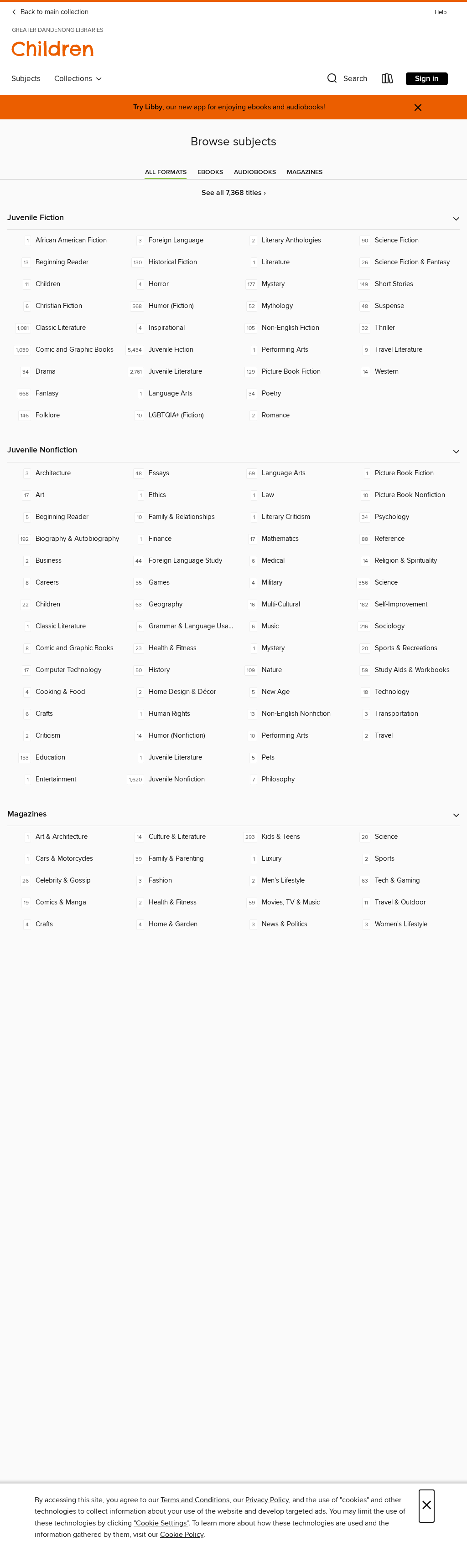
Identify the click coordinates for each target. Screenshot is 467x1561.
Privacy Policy (267, 1500)
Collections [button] (75, 79)
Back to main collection (53, 12)
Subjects (26, 79)
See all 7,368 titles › (234, 193)
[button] (346, 80)
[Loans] (387, 80)
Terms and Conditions (195, 1500)
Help (440, 12)
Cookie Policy (181, 1534)
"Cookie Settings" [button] (161, 1523)
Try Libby (147, 107)
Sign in (427, 79)
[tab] (166, 172)
